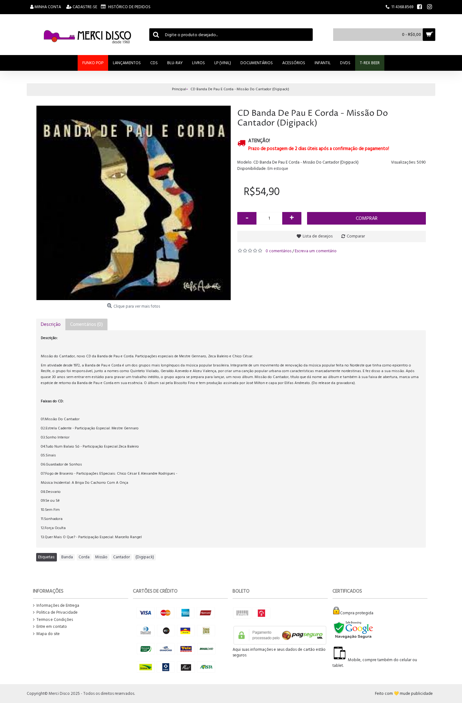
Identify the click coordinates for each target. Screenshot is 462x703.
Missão (101, 557)
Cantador (121, 557)
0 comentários (278, 251)
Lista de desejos (318, 236)
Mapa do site (48, 634)
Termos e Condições (54, 620)
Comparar (356, 236)
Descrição (51, 324)
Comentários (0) (86, 324)
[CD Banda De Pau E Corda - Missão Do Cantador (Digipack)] (133, 202)
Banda (67, 557)
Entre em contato (51, 626)
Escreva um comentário (316, 251)
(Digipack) (144, 557)
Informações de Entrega (57, 605)
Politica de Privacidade (57, 612)
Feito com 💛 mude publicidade (404, 693)
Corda (84, 557)
